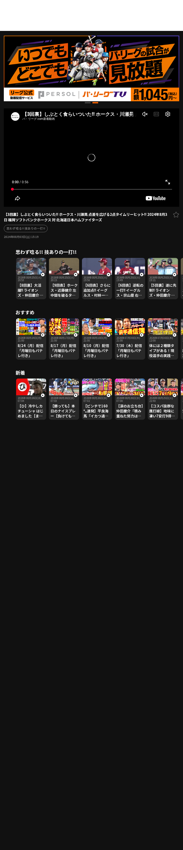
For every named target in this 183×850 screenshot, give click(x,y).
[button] (88, 102)
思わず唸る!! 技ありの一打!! (25, 228)
